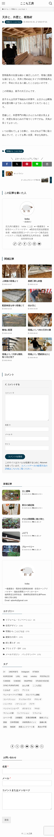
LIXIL (18, 676)
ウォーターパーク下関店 (12, 695)
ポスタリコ (26, 708)
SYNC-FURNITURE (11, 686)
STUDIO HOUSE (42, 681)
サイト (7, 444)
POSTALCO (44, 676)
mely (25, 676)
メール (8, 434)
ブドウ (31, 704)
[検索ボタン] (50, 3)
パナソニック (20, 704)
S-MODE (6, 681)
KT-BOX (36, 672)
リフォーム (37, 713)
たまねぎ (6, 690)
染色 (5, 727)
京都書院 (18, 718)
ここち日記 (37, 686)
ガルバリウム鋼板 (33, 695)
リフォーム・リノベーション (20, 620)
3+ (4, 672)
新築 (5, 722)
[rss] (32, 746)
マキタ (37, 708)
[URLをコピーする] (47, 164)
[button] (7, 164)
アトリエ (25, 690)
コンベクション (9, 699)
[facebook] (24, 244)
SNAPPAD (28, 681)
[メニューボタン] (3, 3)
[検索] (42, 746)
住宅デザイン (14, 626)
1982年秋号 (13, 672)
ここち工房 (27, 3)
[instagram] (34, 244)
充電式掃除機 (31, 718)
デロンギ (37, 699)
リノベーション (23, 713)
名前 (8, 425)
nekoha (34, 676)
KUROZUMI (8, 676)
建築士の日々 (14, 637)
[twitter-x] (29, 244)
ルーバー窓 (7, 718)
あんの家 (25, 686)
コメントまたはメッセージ (16, 790)
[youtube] (39, 244)
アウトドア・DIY (16, 648)
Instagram (25, 672)
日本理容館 (14, 722)
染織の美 (43, 722)
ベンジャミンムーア (11, 708)
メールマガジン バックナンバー (23, 654)
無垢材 (12, 727)
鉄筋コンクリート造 (26, 727)
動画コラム (44, 718)
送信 (6, 820)
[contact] (37, 746)
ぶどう (16, 690)
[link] (15, 244)
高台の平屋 (42, 727)
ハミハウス (7, 704)
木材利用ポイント (29, 722)
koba (27, 219)
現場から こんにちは (13, 22)
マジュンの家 (8, 713)
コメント (9, 393)
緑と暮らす (13, 643)
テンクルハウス (25, 699)
